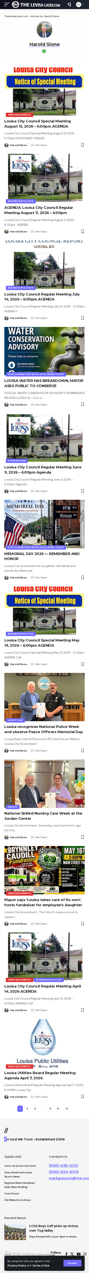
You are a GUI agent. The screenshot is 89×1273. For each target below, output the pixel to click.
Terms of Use (40, 1265)
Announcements (19, 114)
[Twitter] (72, 1254)
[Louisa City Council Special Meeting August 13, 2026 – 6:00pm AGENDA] (44, 91)
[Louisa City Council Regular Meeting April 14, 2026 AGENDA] (44, 956)
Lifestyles (15, 720)
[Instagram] (84, 1254)
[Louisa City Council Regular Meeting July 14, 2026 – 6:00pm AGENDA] (44, 264)
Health (12, 806)
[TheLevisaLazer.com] (36, 4)
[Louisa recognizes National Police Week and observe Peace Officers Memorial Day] (44, 697)
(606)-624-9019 (64, 1171)
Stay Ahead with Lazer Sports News (53, 1236)
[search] (69, 5)
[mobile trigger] (8, 4)
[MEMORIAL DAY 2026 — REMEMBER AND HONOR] (44, 524)
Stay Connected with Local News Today (36, 374)
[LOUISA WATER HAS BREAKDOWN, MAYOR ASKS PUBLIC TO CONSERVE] (44, 351)
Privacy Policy (17, 1265)
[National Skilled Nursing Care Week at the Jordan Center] (44, 784)
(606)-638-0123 (63, 1165)
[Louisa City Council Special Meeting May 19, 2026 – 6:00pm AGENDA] (44, 610)
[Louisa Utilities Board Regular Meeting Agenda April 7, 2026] (44, 1043)
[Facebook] (66, 1254)
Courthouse (16, 460)
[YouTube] (78, 1254)
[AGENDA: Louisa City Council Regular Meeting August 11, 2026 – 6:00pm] (44, 178)
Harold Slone (18, 145)
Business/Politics (20, 201)
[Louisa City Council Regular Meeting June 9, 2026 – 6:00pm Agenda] (44, 437)
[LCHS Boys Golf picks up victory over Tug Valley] (15, 1232)
